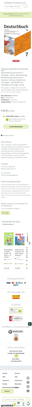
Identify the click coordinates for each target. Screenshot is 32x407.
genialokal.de (9, 14)
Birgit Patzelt (13, 69)
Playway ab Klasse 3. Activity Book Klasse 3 (19, 252)
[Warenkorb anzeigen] (28, 405)
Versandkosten (20, 353)
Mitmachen (18, 384)
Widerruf (7, 391)
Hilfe (3, 377)
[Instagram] (28, 387)
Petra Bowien (5, 69)
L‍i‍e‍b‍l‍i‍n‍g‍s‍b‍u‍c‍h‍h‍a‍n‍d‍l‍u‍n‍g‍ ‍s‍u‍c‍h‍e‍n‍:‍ (15, 3)
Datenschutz (18, 380)
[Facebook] (28, 378)
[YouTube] (28, 391)
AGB (16, 377)
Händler (4, 384)
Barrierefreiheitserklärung (7, 387)
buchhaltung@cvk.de (11, 175)
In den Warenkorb (16, 126)
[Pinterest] (28, 382)
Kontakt (4, 373)
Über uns (17, 373)
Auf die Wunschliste (8, 135)
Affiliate (17, 387)
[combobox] (14, 399)
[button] (18, 405)
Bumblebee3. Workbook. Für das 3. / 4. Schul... (8, 253)
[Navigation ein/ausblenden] (23, 404)
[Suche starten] (27, 399)
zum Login (5, 213)
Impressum (5, 380)
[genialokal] (8, 405)
